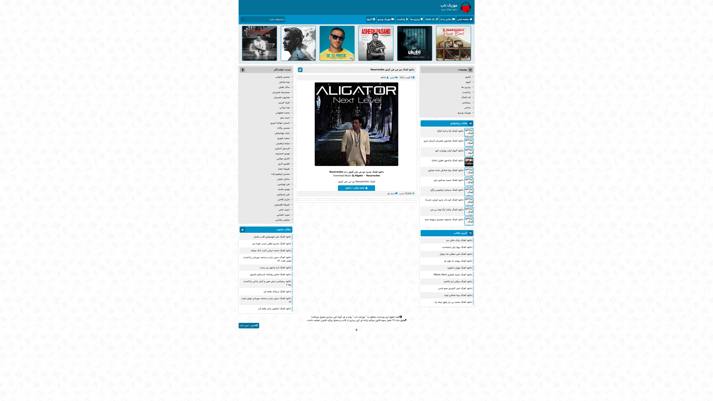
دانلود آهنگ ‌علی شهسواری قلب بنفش (272, 237)
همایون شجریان (282, 97)
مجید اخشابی (283, 215)
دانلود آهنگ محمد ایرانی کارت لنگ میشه (271, 250)
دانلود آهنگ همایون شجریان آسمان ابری (443, 141)
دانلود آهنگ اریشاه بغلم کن (277, 291)
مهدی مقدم (284, 189)
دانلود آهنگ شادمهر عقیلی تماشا (447, 160)
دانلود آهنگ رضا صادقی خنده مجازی (445, 170)
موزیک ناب (359, 317)
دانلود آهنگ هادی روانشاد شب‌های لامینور (270, 274)
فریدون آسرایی (282, 148)
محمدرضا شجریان (281, 92)
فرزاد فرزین (284, 102)
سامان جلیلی (283, 179)
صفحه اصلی (463, 19)
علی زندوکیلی (283, 194)
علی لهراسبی (284, 184)
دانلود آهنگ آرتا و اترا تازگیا (450, 131)
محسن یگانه (283, 128)
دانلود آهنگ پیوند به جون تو (458, 261)
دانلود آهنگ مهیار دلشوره (459, 268)
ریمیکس (466, 102)
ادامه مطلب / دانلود (354, 188)
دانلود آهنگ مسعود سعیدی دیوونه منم (444, 219)
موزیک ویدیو (384, 19)
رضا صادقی (284, 82)
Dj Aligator (357, 175)
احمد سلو (285, 118)
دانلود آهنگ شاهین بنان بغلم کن (274, 308)
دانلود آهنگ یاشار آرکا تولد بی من (446, 209)
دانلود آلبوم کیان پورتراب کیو (449, 150)
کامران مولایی (283, 158)
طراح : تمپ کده (247, 325)
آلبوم (369, 19)
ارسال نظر (391, 194)
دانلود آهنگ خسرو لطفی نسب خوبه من (271, 243)
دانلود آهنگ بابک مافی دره (459, 240)
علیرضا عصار (284, 169)
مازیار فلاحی (284, 199)
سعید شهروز (283, 138)
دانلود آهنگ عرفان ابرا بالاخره (458, 281)
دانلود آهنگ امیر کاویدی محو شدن (455, 288)
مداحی (467, 107)
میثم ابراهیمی (283, 143)
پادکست (401, 19)
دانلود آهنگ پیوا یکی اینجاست (457, 247)
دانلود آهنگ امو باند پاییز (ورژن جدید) (444, 200)
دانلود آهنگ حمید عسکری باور (448, 180)
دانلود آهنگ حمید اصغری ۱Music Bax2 (453, 274)
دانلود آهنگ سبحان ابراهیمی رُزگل (446, 190)
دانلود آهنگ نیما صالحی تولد (458, 295)
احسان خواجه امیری (280, 123)
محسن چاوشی (283, 77)
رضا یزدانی (285, 107)
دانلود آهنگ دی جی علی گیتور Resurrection (392, 69)
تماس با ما (446, 19)
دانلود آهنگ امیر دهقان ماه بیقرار (456, 254)
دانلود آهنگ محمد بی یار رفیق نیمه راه (453, 302)
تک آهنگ (430, 19)
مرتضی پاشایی (283, 220)
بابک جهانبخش (282, 133)
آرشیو (392, 77)
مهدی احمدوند (282, 153)
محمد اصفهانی (283, 113)
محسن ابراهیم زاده (280, 174)
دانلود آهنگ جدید (375, 172)
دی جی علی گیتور (357, 172)
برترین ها (415, 19)
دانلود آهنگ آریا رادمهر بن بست (275, 267)
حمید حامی (284, 209)
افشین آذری (284, 164)
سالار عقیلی (284, 87)
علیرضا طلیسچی (282, 204)
